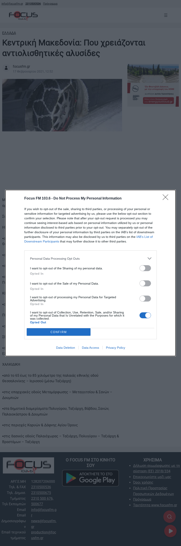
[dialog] (90, 273)
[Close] (167, 198)
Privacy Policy (115, 347)
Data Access (90, 347)
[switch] (145, 268)
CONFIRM (59, 332)
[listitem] (90, 258)
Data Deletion (65, 347)
